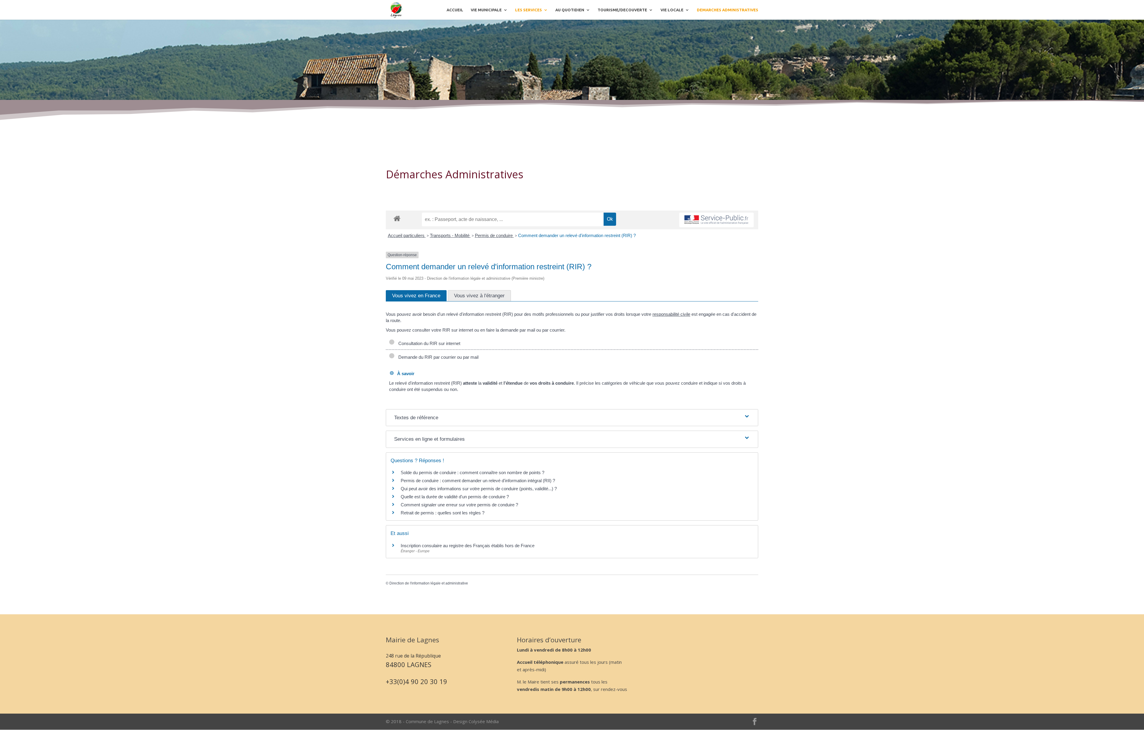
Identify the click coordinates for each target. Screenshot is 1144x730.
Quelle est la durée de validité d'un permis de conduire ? (455, 496)
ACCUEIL (455, 10)
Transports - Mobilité (450, 235)
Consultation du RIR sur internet (428, 343)
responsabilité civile (671, 314)
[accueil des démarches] (397, 218)
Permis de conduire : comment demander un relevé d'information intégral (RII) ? (478, 480)
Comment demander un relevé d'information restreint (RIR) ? (577, 235)
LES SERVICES (528, 10)
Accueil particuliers (407, 235)
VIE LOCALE (671, 10)
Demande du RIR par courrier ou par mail (437, 357)
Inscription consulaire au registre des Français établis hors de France (467, 545)
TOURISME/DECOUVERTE (622, 10)
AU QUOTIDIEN (569, 10)
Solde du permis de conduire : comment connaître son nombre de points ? (472, 472)
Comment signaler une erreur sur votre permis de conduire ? (459, 504)
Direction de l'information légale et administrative (428, 583)
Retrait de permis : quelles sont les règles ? (442, 512)
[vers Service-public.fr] (716, 220)
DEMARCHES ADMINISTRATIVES (727, 10)
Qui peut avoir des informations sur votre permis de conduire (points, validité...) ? (479, 488)
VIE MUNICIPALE (486, 10)
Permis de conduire (494, 235)
